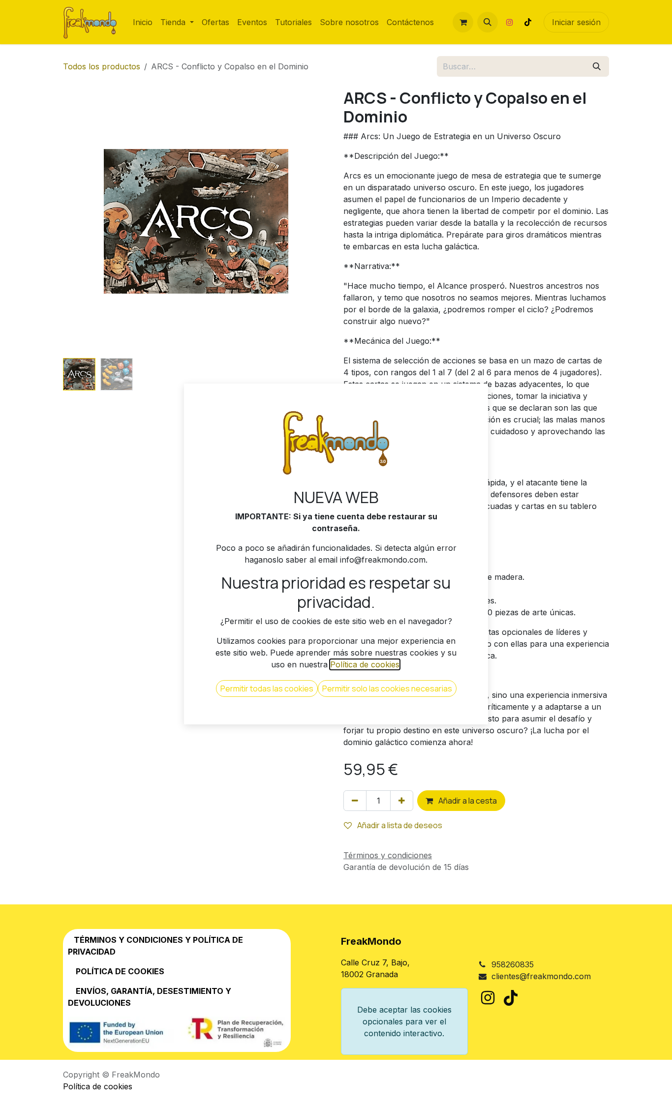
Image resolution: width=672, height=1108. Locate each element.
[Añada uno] (401, 800)
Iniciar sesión (576, 22)
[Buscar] (596, 66)
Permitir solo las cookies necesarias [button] (387, 688)
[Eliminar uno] (355, 800)
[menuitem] (142, 22)
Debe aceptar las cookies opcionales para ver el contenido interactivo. (404, 1021)
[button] (487, 22)
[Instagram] (510, 22)
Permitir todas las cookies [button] (266, 688)
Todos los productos (101, 66)
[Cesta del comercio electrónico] (463, 22)
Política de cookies (97, 1086)
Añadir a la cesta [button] (467, 800)
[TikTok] (528, 22)
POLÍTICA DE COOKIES (120, 971)
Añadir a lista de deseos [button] (399, 825)
